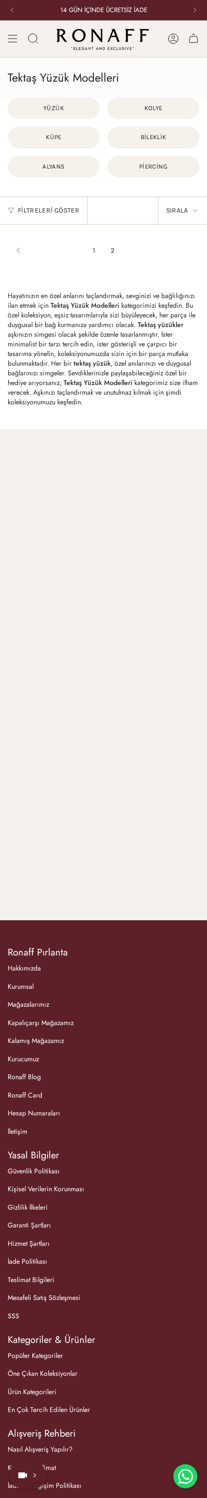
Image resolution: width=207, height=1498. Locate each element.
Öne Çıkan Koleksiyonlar (43, 1373)
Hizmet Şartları (29, 1243)
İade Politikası (27, 1261)
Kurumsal (21, 986)
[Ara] (33, 39)
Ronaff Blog (24, 1077)
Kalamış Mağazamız (36, 1040)
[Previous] (12, 10)
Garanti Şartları (29, 1225)
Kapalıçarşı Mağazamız (41, 1022)
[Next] (195, 10)
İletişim (17, 1131)
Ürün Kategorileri (32, 1392)
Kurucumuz (23, 1059)
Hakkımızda (24, 968)
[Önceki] (47, 250)
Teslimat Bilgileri (31, 1279)
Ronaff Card (25, 1095)
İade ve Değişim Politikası (44, 1485)
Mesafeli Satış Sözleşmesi (44, 1297)
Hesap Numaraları (34, 1113)
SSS (13, 1316)
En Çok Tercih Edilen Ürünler (49, 1409)
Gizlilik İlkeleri (28, 1207)
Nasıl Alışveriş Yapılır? (40, 1449)
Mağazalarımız (28, 1004)
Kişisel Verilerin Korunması (46, 1189)
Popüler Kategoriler (35, 1355)
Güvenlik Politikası (34, 1171)
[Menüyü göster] (12, 39)
